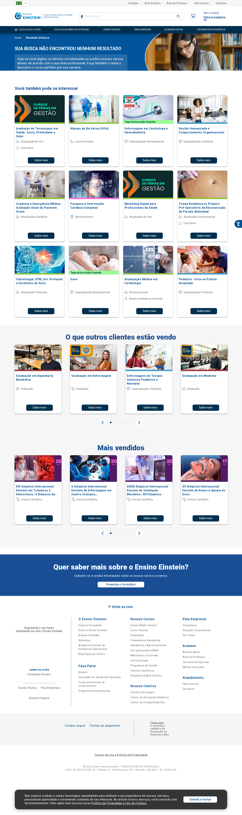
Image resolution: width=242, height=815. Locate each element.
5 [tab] (123, 422)
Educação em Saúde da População (99, 677)
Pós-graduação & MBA (144, 650)
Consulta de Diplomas (196, 662)
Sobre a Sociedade (90, 625)
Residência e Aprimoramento (149, 645)
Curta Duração (139, 660)
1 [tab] (111, 422)
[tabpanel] (38, 379)
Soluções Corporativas (196, 630)
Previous (102, 422)
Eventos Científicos (142, 670)
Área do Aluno (153, 3)
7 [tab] (130, 422)
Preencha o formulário (121, 584)
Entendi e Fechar (200, 799)
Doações (133, 3)
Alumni (82, 672)
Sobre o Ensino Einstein (92, 630)
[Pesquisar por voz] (82, 16)
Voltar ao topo (122, 606)
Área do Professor (177, 3)
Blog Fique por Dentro (91, 654)
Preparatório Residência (145, 640)
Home (18, 37)
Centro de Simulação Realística (150, 697)
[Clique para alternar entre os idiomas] (22, 3)
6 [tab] (127, 422)
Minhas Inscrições (194, 667)
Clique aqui (157, 722)
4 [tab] (120, 422)
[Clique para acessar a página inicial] (43, 20)
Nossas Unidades (89, 635)
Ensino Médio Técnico (144, 625)
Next (139, 422)
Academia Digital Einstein (146, 675)
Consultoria (190, 625)
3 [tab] (117, 422)
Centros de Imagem (143, 692)
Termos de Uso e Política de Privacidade (121, 755)
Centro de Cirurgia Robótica (148, 702)
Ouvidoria (221, 3)
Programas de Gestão (144, 665)
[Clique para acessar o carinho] (193, 16)
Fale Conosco (201, 3)
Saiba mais (41, 160)
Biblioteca (84, 640)
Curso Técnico (139, 630)
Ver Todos (189, 635)
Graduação (137, 635)
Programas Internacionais (94, 690)
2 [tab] (114, 422)
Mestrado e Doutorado (144, 655)
